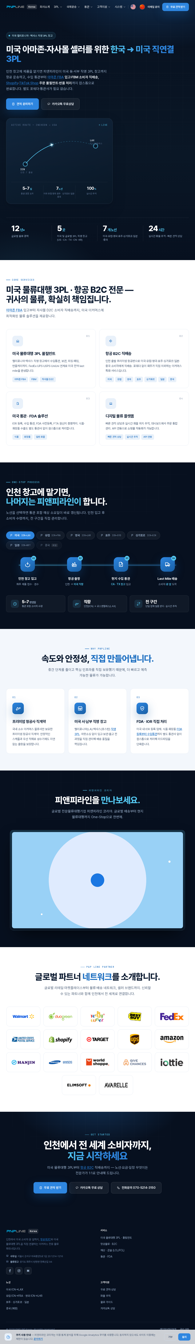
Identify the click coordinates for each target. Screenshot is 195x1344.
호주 (113, 535)
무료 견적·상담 (108, 1289)
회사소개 (45, 7)
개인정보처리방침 (168, 1329)
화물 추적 (105, 1295)
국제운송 (72, 7)
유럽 (53, 535)
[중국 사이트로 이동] (142, 6)
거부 (170, 1336)
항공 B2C (87, 1167)
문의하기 (38, 1338)
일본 (22, 545)
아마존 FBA (55, 77)
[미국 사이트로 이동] (133, 6)
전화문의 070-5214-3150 (139, 1187)
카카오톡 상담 (108, 1308)
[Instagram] (18, 1270)
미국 (22, 535)
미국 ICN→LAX (14, 1289)
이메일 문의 (154, 6)
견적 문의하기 (25, 104)
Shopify (12, 83)
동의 (184, 1336)
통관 (86, 7)
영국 (83, 535)
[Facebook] (9, 1270)
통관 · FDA (106, 1256)
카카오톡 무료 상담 (91, 1187)
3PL (56, 7)
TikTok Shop (28, 83)
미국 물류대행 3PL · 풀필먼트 (116, 1237)
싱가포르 (146, 535)
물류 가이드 (107, 1302)
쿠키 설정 (184, 1329)
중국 (51, 545)
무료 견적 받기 (177, 6)
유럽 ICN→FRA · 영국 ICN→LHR (24, 1295)
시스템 (118, 7)
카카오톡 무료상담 (63, 104)
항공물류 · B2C (109, 1243)
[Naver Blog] (28, 1270)
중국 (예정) (12, 1308)
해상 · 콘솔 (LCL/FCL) (112, 1250)
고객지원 (102, 7)
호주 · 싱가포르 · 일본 (17, 1302)
